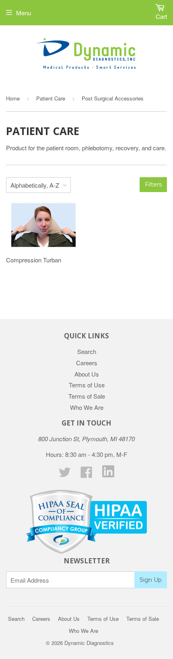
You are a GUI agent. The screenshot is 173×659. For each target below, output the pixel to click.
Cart (161, 16)
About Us (86, 374)
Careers (86, 362)
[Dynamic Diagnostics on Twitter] (65, 474)
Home (13, 98)
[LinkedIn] (108, 475)
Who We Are (86, 407)
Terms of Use (87, 385)
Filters (153, 184)
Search (86, 351)
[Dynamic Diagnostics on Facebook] (86, 474)
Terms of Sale (86, 396)
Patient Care (50, 98)
